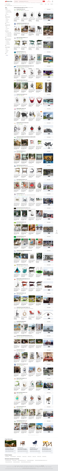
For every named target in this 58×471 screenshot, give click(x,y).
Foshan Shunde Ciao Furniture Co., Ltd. (22, 179)
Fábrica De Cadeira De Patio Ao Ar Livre (22, 460)
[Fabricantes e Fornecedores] (8, 1)
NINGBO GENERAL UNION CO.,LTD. (21, 108)
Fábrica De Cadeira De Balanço (30, 460)
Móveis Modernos (7, 456)
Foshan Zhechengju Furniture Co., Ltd (22, 420)
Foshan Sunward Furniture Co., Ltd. (21, 406)
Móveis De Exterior (19, 456)
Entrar (52, 1)
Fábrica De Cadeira (14, 460)
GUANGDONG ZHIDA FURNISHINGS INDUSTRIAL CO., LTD (24, 335)
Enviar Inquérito (48, 9)
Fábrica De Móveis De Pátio (8, 460)
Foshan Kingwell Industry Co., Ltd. (21, 236)
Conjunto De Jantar (24, 456)
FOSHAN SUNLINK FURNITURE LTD (21, 321)
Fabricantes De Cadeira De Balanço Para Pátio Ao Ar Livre (41, 460)
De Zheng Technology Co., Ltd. (21, 193)
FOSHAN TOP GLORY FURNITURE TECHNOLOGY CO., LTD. (24, 250)
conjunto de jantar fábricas (33, 2)
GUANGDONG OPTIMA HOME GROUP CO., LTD (23, 23)
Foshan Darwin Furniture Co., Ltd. (21, 51)
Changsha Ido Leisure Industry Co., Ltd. (22, 94)
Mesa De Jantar (34, 456)
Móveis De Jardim (39, 456)
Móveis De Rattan (44, 456)
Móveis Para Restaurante (13, 456)
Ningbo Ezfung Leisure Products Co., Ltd (22, 165)
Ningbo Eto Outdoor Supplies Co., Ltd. (22, 378)
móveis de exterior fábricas (27, 2)
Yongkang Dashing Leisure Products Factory (23, 122)
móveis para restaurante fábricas (22, 2)
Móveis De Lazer (29, 456)
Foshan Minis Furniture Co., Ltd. (21, 349)
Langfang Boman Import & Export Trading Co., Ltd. (23, 307)
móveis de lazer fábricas (38, 2)
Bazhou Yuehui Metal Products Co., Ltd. (22, 392)
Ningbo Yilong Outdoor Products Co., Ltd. (22, 37)
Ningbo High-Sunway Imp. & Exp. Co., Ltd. (22, 264)
